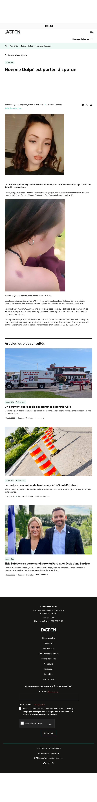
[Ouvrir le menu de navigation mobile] (92, 32)
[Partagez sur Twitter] (87, 104)
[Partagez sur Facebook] (83, 104)
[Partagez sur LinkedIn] (91, 104)
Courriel (48, 692)
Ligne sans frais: (48, 621)
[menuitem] (82, 39)
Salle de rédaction (13, 108)
